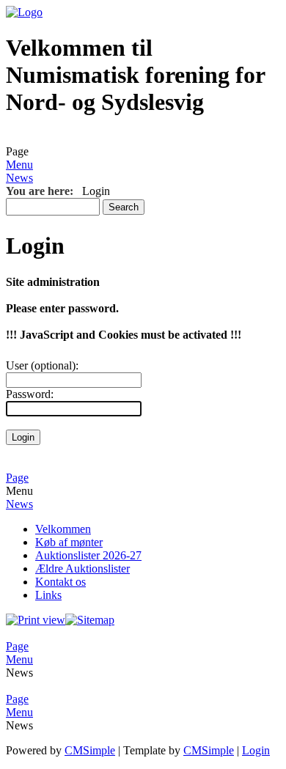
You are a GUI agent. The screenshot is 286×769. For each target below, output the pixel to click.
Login (256, 750)
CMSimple (90, 750)
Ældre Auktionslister (82, 568)
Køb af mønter (69, 542)
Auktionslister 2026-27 (88, 555)
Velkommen (63, 529)
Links (48, 595)
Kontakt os (60, 581)
